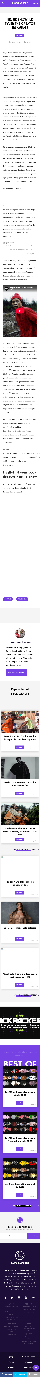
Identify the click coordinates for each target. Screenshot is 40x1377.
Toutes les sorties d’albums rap (11, 1318)
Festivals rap (11, 1335)
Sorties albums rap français (11, 1313)
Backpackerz (20, 3)
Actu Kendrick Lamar (28, 1307)
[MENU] (3, 3)
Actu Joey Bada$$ (28, 1310)
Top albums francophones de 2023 (29, 1328)
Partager (8, 1374)
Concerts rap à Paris (11, 1326)
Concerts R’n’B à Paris (11, 1330)
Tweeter (22, 1374)
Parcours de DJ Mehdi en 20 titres (28, 1342)
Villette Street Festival (12, 76)
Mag (34, 3)
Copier (35, 1374)
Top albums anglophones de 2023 (28, 1336)
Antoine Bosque (20, 42)
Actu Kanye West (29, 1313)
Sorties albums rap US (11, 1308)
